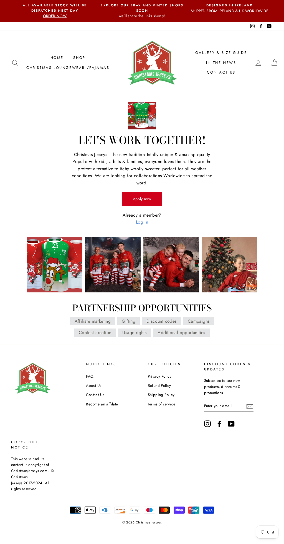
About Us (93, 385)
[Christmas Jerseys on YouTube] (231, 423)
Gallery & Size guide (221, 52)
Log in (142, 222)
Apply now (142, 199)
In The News (221, 62)
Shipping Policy (161, 394)
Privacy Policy (160, 376)
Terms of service (161, 404)
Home (57, 57)
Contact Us (221, 72)
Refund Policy (159, 385)
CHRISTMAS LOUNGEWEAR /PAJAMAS (67, 67)
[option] (54, 11)
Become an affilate (102, 404)
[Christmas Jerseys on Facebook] (219, 423)
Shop (79, 57)
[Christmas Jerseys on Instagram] (207, 423)
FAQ (89, 376)
